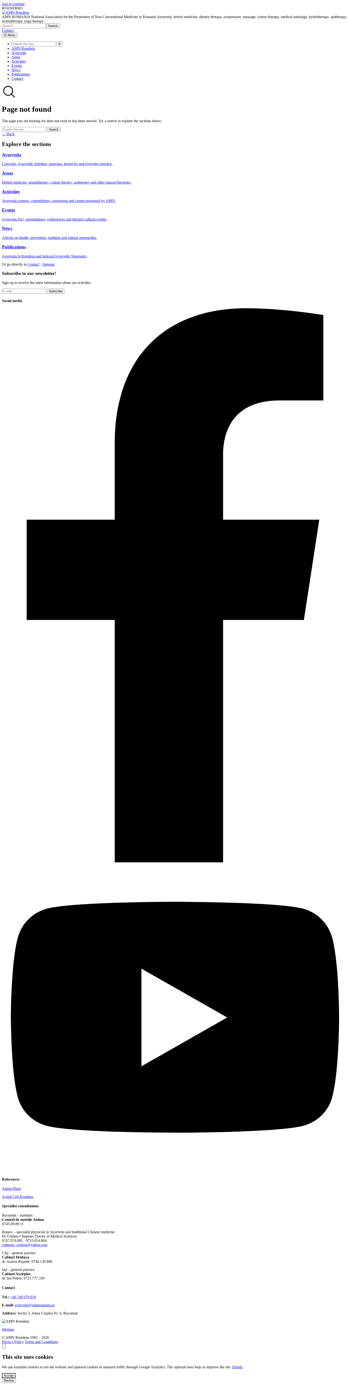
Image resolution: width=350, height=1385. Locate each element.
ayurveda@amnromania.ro (35, 1305)
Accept (9, 1375)
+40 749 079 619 (23, 1297)
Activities (18, 61)
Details (237, 1367)
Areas (15, 57)
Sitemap (48, 264)
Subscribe (56, 291)
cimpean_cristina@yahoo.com (24, 1245)
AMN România (23, 48)
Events (16, 66)
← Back (8, 134)
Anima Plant (11, 1189)
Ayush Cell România (17, 1197)
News (15, 70)
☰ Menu (9, 35)
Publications (20, 74)
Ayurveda (18, 53)
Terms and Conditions (41, 1342)
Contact (8, 30)
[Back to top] (4, 1346)
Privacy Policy (13, 1342)
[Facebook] (175, 861)
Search (53, 26)
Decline (9, 1380)
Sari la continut (13, 4)
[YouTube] (175, 1170)
